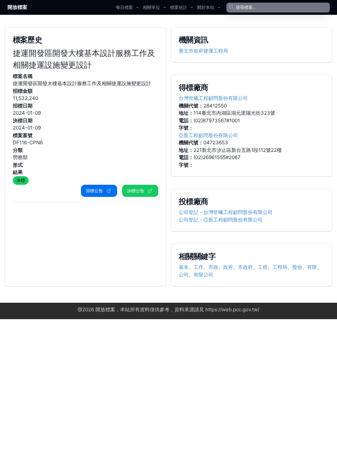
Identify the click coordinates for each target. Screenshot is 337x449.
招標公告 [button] (94, 190)
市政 (213, 267)
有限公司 (203, 275)
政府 (228, 267)
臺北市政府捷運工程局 (203, 51)
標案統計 (178, 7)
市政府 (245, 267)
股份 (297, 267)
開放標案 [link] (17, 7)
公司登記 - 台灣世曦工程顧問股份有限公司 (225, 212)
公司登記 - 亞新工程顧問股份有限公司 (221, 220)
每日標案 (124, 7)
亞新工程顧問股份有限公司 (208, 135)
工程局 (279, 267)
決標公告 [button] (135, 190)
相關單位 (151, 7)
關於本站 (205, 7)
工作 (198, 267)
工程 (263, 267)
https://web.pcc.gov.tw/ (232, 309)
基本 (184, 267)
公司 (184, 275)
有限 (312, 267)
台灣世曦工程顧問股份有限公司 (213, 98)
